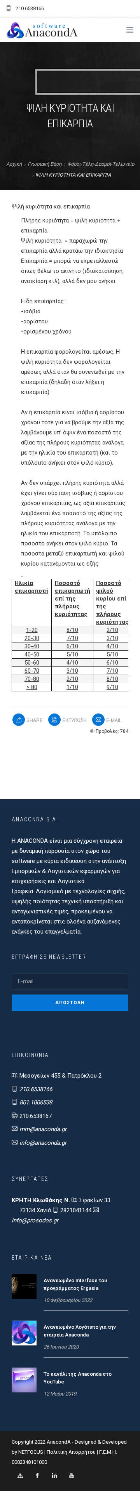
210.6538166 (35, 1089)
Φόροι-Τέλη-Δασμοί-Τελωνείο (100, 164)
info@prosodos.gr (35, 1220)
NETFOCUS (31, 1452)
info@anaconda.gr (42, 1142)
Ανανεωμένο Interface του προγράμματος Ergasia (75, 1284)
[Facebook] (37, 1475)
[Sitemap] (20, 1475)
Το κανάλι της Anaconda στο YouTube (78, 1378)
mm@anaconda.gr (42, 1129)
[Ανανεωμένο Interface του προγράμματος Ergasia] (24, 1286)
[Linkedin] (54, 1475)
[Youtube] (71, 1475)
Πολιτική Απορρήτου (71, 1452)
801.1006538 (35, 1102)
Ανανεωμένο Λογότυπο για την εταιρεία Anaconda (80, 1331)
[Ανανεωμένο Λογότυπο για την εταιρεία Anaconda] (24, 1332)
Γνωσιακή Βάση (44, 164)
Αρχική (14, 164)
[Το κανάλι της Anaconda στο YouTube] (24, 1379)
